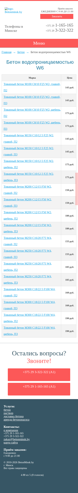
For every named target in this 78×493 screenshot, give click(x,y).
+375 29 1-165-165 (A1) (39, 386)
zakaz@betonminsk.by (17, 439)
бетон (7, 409)
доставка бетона (14, 416)
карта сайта (11, 442)
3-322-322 (59, 30)
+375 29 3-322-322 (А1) (39, 372)
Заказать (57, 16)
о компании (11, 430)
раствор (8, 413)
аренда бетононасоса (16, 419)
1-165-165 (59, 25)
